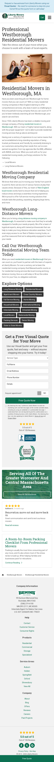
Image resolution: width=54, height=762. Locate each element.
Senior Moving (28, 320)
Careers (27, 714)
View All (27, 686)
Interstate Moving (11, 310)
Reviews (27, 710)
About (27, 699)
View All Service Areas (27, 494)
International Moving (31, 305)
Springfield (27, 675)
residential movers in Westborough (29, 259)
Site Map (32, 751)
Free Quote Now (27, 400)
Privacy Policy (12, 418)
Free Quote (27, 758)
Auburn (27, 667)
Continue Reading (12, 563)
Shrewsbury (27, 682)
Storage (27, 651)
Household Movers (11, 305)
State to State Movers (13, 325)
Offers (27, 706)
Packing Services (11, 320)
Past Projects (27, 718)
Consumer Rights (27, 631)
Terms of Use (39, 416)
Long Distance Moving (13, 289)
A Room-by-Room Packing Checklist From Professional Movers (26, 542)
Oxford (27, 679)
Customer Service (27, 627)
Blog (27, 702)
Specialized (27, 655)
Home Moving (29, 300)
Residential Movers (34, 289)
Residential (27, 643)
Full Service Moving (11, 300)
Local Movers (9, 315)
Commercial (27, 647)
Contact (27, 623)
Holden (27, 671)
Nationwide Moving (26, 315)
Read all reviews (12, 525)
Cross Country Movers (33, 294)
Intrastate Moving (29, 310)
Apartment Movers (11, 294)
